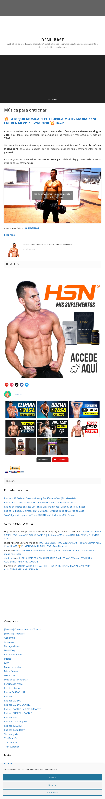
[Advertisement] (52, 74)
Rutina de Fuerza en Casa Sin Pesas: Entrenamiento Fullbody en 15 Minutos (44, 506)
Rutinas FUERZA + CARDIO (18, 713)
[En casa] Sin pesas (14, 633)
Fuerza (7, 658)
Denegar (52, 785)
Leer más (9, 235)
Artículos (9, 642)
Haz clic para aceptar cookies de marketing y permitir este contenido (52, 195)
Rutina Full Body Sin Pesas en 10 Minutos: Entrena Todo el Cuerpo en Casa (44, 510)
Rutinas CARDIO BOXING (17, 704)
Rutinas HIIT (11, 717)
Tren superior (11, 746)
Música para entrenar (16, 679)
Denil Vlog (9, 650)
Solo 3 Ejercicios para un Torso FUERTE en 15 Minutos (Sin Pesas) (39, 515)
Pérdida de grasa (13, 683)
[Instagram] (10, 264)
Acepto (52, 777)
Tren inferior (11, 742)
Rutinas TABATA (13, 725)
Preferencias (52, 792)
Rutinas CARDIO (12, 700)
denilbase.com (29, 249)
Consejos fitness (12, 646)
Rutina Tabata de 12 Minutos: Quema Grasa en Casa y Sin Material (40, 502)
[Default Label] (6, 384)
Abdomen (9, 637)
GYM (6, 662)
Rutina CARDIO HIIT (14, 692)
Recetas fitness (12, 688)
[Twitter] (18, 264)
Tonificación (10, 738)
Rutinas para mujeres (15, 721)
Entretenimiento (13, 654)
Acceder (8, 763)
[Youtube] (7, 264)
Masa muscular (12, 667)
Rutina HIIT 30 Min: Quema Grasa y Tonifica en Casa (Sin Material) (40, 498)
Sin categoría (11, 734)
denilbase (9, 558)
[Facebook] (14, 264)
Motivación (10, 675)
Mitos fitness (11, 671)
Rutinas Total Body (14, 729)
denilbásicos (32, 228)
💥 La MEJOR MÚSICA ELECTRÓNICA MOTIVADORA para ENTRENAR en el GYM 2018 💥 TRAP (50, 120)
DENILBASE (52, 40)
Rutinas (8, 696)
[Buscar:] (52, 480)
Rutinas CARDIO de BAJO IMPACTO (22, 709)
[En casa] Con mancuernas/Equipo (22, 629)
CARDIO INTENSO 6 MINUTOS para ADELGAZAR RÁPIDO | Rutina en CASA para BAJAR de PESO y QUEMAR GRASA (52, 535)
